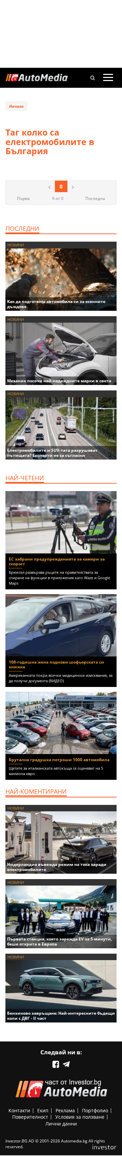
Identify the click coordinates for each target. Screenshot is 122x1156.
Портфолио (95, 1110)
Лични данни (61, 1123)
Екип (42, 1110)
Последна (95, 198)
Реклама (65, 1110)
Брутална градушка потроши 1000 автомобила (59, 760)
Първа (23, 198)
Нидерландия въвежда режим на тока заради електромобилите (56, 866)
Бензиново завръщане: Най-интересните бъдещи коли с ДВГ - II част (61, 1015)
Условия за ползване (79, 1117)
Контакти (19, 1110)
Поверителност (30, 1117)
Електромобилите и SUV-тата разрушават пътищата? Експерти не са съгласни (52, 452)
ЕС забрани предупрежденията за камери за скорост (57, 561)
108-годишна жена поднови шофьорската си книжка (56, 664)
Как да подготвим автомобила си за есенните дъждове (56, 304)
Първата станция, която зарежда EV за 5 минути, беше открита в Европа (59, 941)
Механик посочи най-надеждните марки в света (59, 381)
